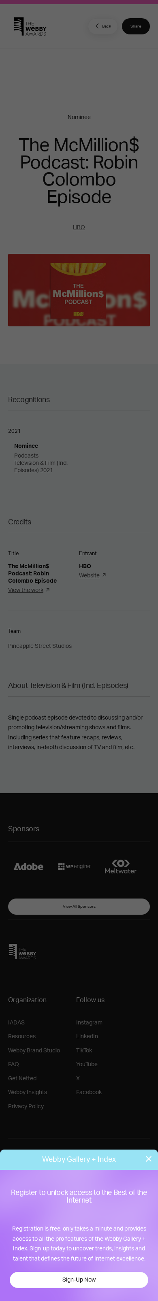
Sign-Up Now (79, 1280)
